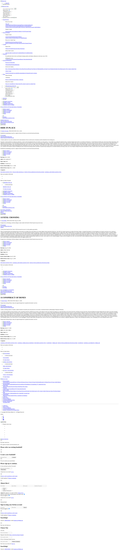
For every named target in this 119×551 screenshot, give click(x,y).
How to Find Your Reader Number (16, 534)
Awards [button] (4, 44)
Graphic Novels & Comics (23, 27)
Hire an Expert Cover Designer (48, 68)
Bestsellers (7, 31)
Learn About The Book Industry (54, 391)
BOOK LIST (6, 106)
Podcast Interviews (7, 15)
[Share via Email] (6, 112)
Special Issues (13, 59)
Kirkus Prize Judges (24, 386)
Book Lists (9, 384)
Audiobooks (7, 25)
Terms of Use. (20, 492)
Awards (14, 42)
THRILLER (54, 342)
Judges (31, 52)
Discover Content (8, 83)
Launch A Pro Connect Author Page (69, 68)
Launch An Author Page (30, 83)
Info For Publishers (23, 395)
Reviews (4, 116)
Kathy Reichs (4, 300)
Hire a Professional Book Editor (9, 391)
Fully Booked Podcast (27, 43)
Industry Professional (7, 490)
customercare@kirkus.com (18, 520)
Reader (4, 488)
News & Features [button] (6, 32)
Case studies (15, 73)
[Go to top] (3, 422)
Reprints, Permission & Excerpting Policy (7, 402)
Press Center (17, 395)
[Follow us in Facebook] (3, 416)
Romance (31, 25)
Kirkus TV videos (37, 384)
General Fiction (8, 36)
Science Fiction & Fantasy (10, 26)
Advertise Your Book (58, 68)
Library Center (8, 71)
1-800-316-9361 (7, 520)
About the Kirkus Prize (17, 48)
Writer (4, 489)
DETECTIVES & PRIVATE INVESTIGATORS (34, 172)
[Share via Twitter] (7, 111)
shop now (2, 121)
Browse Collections (9, 79)
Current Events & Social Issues (11, 27)
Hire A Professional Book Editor (11, 68)
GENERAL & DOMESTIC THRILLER (92, 342)
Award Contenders (18, 52)
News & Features (6, 12)
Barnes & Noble (7, 122)
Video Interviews (6, 13)
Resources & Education (10, 62)
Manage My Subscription (17, 388)
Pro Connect (5, 16)
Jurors (23, 48)
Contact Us (5, 405)
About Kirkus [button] (5, 394)
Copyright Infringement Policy (9, 400)
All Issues (18, 59)
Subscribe (30, 59)
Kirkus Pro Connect (18, 393)
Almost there (3, 469)
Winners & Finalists (9, 48)
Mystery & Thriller (19, 37)
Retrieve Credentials (16, 541)
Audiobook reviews (7, 11)
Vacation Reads (28, 31)
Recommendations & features (24, 73)
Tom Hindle (4, 220)
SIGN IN (7, 3)
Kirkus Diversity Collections (8, 393)
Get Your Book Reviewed (23, 68)
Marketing (17, 64)
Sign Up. (13, 543)
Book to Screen (8, 43)
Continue (14, 457)
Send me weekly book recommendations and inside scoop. (12, 494)
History (29, 26)
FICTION (5, 287)
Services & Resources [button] (7, 60)
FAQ (14, 395)
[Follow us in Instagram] (3, 418)
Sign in (25, 507)
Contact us (5, 396)
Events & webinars (33, 73)
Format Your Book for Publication (35, 68)
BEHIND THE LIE (7, 186)
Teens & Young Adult (32, 27)
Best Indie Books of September (15, 106)
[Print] (4, 113)
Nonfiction (18, 26)
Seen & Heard (19, 42)
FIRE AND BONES (7, 366)
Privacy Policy (6, 397)
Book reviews (6, 10)
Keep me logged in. (4, 495)
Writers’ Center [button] (6, 390)
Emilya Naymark (5, 131)
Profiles (6, 42)
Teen (17, 36)
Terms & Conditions (7, 398)
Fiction (11, 25)
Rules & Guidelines (26, 52)
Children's (38, 27)
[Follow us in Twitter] (3, 417)
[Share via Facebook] (7, 110)
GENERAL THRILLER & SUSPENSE (26, 342)
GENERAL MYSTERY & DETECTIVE (53, 172)
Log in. (12, 471)
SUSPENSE (49, 342)
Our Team (8, 395)
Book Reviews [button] (6, 19)
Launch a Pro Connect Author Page (41, 391)
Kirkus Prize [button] (5, 385)
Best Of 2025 (22, 31)
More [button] (4, 74)
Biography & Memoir (24, 26)
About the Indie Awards (10, 52)
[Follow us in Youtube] (3, 419)
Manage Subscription (24, 59)
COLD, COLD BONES (8, 374)
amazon (2, 122)
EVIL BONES (6, 357)
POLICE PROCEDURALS (18, 172)
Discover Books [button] (6, 381)
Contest (11, 395)
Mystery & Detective (25, 25)
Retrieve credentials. (12, 478)
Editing (9, 64)
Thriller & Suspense (17, 25)
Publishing (13, 64)
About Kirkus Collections (18, 79)
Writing (6, 64)
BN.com (12, 122)
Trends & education (9, 73)
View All (7, 23)
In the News (14, 43)
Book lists (12, 31)
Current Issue (8, 59)
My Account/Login (25, 393)
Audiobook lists (17, 31)
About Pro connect (22, 83)
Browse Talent (15, 83)
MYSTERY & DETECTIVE (9, 118)
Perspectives (10, 42)
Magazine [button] (5, 54)
